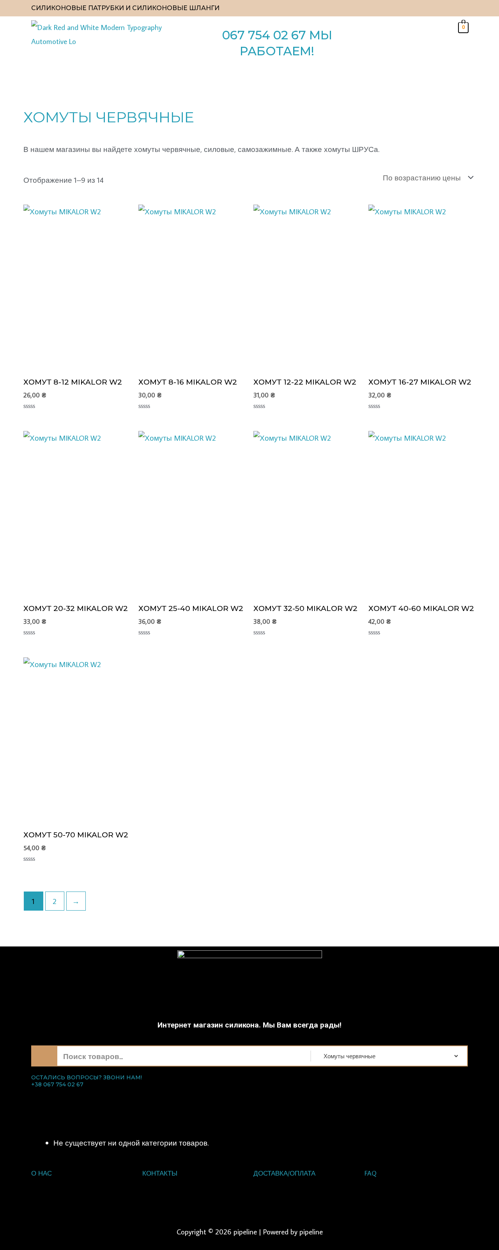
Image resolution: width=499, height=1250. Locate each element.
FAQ (371, 1173)
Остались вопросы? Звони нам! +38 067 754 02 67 (86, 1081)
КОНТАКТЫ (159, 1173)
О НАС (41, 1173)
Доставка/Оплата (284, 1173)
